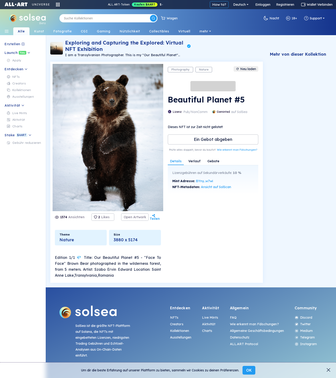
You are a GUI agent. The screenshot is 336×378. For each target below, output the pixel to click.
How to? (219, 4)
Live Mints (210, 317)
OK (249, 370)
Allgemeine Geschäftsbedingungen (257, 331)
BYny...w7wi (204, 181)
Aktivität (208, 324)
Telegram (307, 337)
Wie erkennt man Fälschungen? (237, 149)
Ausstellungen (181, 337)
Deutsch (239, 5)
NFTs (174, 317)
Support (316, 18)
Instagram (308, 344)
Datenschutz (240, 337)
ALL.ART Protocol (244, 344)
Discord (306, 317)
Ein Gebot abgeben (213, 139)
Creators (176, 324)
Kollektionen (179, 331)
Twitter (305, 324)
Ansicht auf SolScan (216, 187)
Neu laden (248, 69)
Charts (207, 331)
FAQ (233, 317)
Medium (306, 331)
